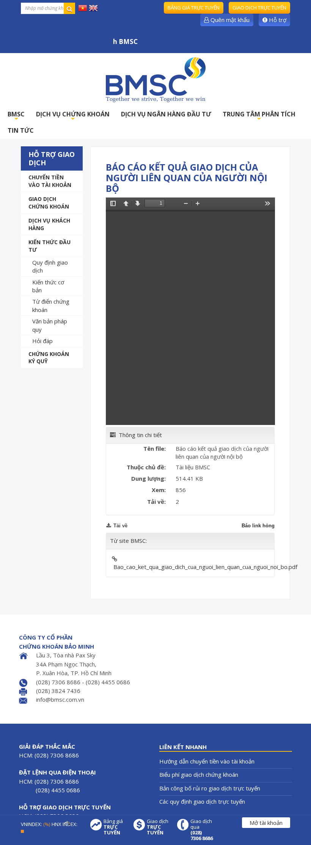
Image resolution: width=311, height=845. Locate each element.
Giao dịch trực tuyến (259, 7)
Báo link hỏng (258, 525)
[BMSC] (155, 79)
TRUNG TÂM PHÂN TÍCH (259, 116)
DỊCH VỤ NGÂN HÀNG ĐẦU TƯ (166, 114)
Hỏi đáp (42, 341)
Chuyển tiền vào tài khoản (49, 181)
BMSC (16, 116)
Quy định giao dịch (50, 266)
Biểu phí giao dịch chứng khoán (198, 774)
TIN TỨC (21, 130)
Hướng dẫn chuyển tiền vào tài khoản (206, 761)
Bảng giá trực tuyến (194, 7)
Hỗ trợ (276, 20)
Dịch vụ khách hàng (49, 224)
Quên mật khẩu (229, 20)
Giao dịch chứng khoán (48, 202)
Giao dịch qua (201, 829)
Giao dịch (157, 827)
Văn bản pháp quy (49, 325)
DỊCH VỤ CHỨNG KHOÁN (73, 116)
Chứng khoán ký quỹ (48, 357)
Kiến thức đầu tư (49, 245)
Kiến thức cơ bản (48, 286)
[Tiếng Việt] (82, 7)
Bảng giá (113, 827)
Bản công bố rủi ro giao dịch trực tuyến (209, 788)
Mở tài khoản (266, 822)
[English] (93, 7)
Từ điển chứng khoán (50, 305)
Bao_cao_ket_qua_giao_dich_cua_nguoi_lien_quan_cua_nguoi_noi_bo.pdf (205, 567)
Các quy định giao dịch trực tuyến (202, 801)
